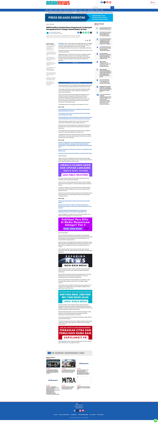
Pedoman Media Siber (83, 414)
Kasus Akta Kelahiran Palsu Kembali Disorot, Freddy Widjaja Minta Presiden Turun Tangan (105, 81)
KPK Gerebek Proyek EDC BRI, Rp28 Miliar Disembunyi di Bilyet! (50, 12)
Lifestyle (81, 10)
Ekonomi (60, 10)
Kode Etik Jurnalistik (64, 414)
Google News (63, 341)
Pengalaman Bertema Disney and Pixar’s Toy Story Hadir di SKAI (75, 153)
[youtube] (110, 3)
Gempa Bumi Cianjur (59, 353)
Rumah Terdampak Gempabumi (71, 353)
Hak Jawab (92, 414)
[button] (85, 40)
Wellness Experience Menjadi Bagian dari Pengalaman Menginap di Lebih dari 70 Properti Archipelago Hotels (72, 211)
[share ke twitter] (81, 33)
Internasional (91, 10)
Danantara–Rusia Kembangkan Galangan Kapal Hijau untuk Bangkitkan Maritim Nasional (85, 12)
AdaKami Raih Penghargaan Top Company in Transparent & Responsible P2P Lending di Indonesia (105, 64)
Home (46, 10)
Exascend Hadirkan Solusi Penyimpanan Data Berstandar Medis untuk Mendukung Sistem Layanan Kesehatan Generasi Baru (75, 118)
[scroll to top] (152, 421)
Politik (55, 10)
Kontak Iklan (100, 414)
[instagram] (107, 3)
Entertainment (74, 10)
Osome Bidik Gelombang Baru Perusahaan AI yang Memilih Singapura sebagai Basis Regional (105, 48)
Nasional (51, 10)
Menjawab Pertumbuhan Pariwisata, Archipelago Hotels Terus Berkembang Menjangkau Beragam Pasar (105, 89)
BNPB (53, 353)
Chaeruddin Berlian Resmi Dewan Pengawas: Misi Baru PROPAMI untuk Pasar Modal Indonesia (105, 34)
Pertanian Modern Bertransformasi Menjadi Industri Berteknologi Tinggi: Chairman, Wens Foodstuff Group (105, 56)
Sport (85, 10)
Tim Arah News (52, 32)
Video (102, 10)
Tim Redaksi (73, 414)
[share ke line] (88, 33)
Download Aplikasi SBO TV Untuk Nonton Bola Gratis (105, 28)
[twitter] (104, 3)
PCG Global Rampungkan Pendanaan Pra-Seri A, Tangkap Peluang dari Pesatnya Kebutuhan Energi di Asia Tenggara (105, 41)
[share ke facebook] (78, 33)
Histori (55, 414)
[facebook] (102, 3)
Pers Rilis (97, 10)
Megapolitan (66, 10)
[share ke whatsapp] (83, 33)
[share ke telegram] (86, 33)
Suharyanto (81, 353)
